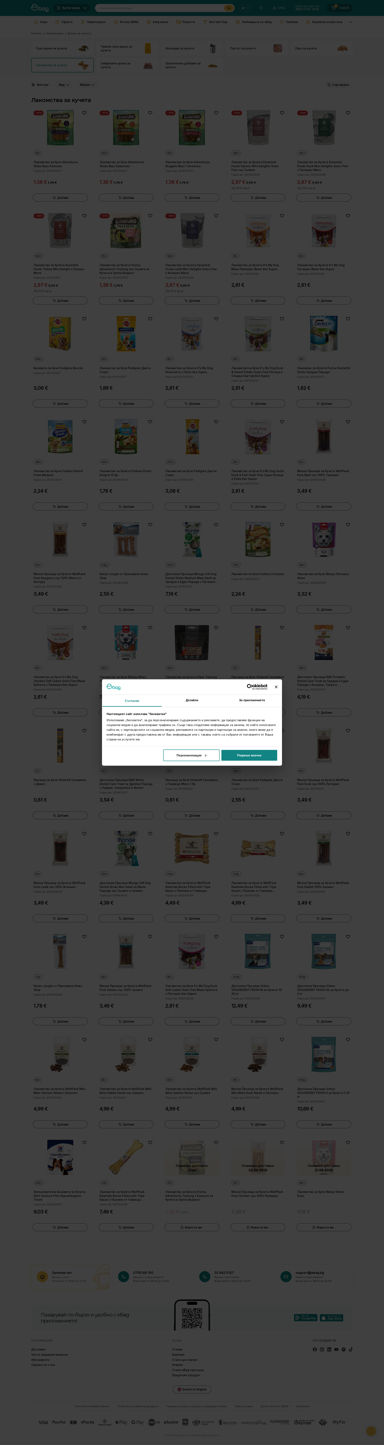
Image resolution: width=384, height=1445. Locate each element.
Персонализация (189, 755)
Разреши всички (249, 755)
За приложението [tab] (252, 700)
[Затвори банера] (276, 686)
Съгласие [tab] (132, 700)
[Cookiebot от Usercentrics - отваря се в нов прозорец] (249, 687)
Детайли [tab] (192, 700)
